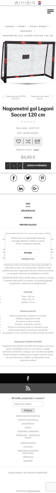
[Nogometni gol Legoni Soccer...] (52, 96)
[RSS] (28, 388)
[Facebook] (28, 378)
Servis (28, 428)
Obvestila (28, 457)
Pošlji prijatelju (37, 141)
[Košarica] (16, 3)
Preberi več (28, 259)
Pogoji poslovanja (28, 420)
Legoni (36, 150)
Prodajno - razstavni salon (28, 436)
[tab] (28, 204)
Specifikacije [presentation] (28, 211)
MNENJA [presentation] (28, 218)
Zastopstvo (28, 424)
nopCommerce (33, 491)
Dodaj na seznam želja (18, 141)
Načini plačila (28, 443)
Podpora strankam (28, 432)
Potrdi (28, 253)
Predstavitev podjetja (28, 416)
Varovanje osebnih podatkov (28, 452)
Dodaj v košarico (37, 166)
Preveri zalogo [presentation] (28, 225)
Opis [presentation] (28, 204)
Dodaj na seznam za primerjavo (28, 141)
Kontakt (28, 461)
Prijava (28, 410)
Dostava (28, 447)
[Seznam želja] (22, 3)
